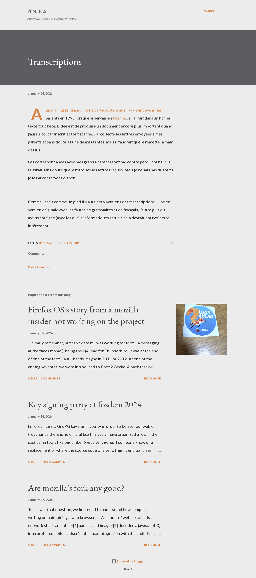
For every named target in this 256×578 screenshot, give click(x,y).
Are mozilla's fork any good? (76, 487)
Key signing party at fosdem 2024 (84, 404)
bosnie (119, 118)
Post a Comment (39, 267)
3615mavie (46, 243)
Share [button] (171, 243)
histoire (73, 243)
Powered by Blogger (130, 561)
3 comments (50, 378)
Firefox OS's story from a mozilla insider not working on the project (86, 315)
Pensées (36, 11)
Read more (152, 378)
